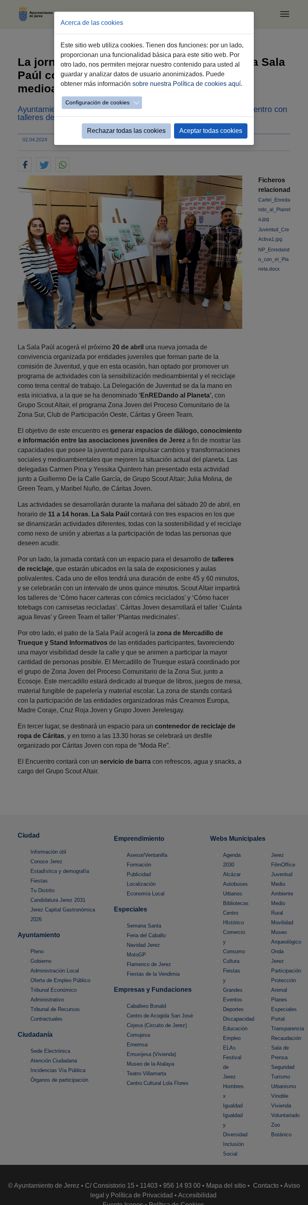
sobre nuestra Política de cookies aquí (186, 83)
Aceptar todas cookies (210, 130)
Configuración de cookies (97, 102)
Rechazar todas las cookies (126, 130)
